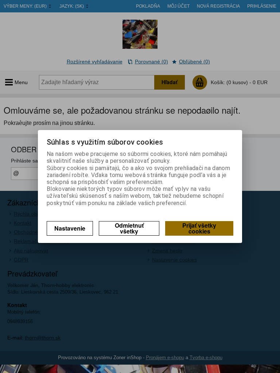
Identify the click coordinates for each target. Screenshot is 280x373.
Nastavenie (69, 228)
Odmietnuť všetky (129, 228)
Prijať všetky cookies (199, 228)
